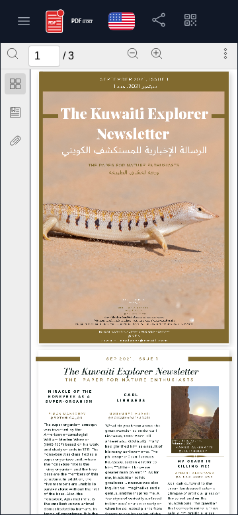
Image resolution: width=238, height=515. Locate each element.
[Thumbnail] (15, 83)
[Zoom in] (156, 53)
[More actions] (225, 53)
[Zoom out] (132, 53)
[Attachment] (15, 140)
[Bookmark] (15, 112)
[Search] (12, 53)
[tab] (15, 86)
